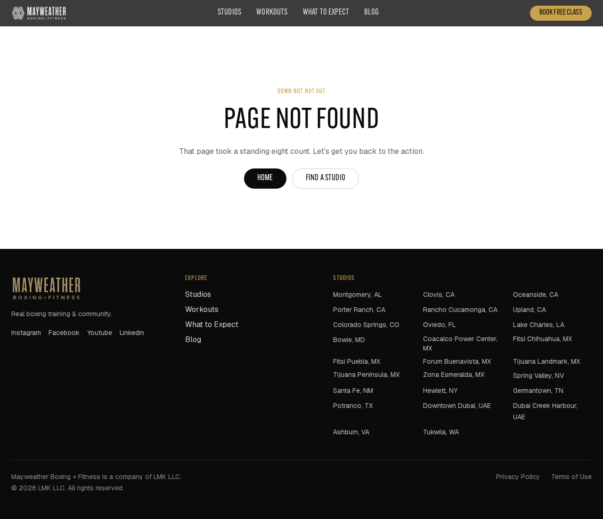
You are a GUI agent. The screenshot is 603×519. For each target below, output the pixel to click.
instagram (26, 332)
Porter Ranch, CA (359, 309)
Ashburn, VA (351, 432)
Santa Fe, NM (353, 390)
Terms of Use (571, 476)
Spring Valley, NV (538, 375)
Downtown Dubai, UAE (457, 405)
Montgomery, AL (357, 294)
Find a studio (325, 178)
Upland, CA (529, 309)
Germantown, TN (538, 390)
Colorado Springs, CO (366, 324)
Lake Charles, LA (538, 324)
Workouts (271, 13)
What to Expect (326, 13)
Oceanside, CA (535, 294)
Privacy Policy (518, 476)
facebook (64, 332)
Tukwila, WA (441, 432)
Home (265, 178)
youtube (99, 332)
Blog (371, 13)
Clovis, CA (439, 294)
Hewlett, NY (440, 390)
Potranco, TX (353, 405)
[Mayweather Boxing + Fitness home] (38, 13)
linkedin (132, 332)
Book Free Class (560, 12)
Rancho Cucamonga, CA (460, 309)
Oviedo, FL (439, 324)
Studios (229, 13)
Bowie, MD (349, 339)
